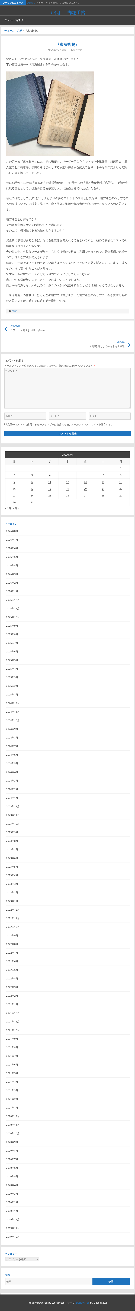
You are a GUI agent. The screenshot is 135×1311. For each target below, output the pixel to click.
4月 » (16, 508)
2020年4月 (12, 1185)
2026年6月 (12, 548)
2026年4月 (12, 565)
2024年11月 (13, 711)
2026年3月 (12, 574)
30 (14, 502)
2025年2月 (12, 686)
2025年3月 (12, 677)
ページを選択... (17, 20)
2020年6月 (12, 1167)
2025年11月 (13, 608)
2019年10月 (13, 1236)
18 (49, 488)
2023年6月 (12, 858)
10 (32, 481)
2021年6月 (12, 1064)
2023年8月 (12, 840)
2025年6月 (12, 651)
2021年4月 (12, 1081)
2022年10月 (13, 927)
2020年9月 (12, 1142)
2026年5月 (12, 556)
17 (32, 488)
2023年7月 (12, 849)
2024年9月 (12, 729)
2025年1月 (12, 694)
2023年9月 (12, 832)
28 (103, 495)
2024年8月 (12, 737)
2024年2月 (12, 789)
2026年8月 (12, 531)
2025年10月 (13, 617)
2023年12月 (13, 806)
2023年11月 (13, 815)
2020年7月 (12, 1159)
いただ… (31, 2)
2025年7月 (12, 643)
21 (103, 488)
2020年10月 (13, 1133)
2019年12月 (13, 1219)
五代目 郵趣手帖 (67, 12)
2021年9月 (12, 1038)
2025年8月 (12, 634)
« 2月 (8, 508)
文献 (19, 30)
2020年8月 (12, 1150)
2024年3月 (12, 780)
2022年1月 (12, 1004)
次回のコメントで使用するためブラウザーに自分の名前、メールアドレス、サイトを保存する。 (60, 424)
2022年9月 (12, 935)
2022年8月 (12, 944)
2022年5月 (12, 970)
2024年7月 (12, 746)
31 (32, 502)
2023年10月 (13, 823)
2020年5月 (12, 1176)
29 (120, 495)
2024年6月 (12, 754)
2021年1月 (12, 1107)
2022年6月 (12, 961)
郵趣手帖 (77, 49)
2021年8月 (12, 1047)
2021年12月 (13, 1013)
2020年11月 (13, 1124)
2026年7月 (12, 539)
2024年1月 (12, 797)
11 (49, 481)
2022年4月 (12, 978)
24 (32, 495)
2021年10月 (13, 1030)
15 (120, 481)
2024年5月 (12, 763)
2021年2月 (12, 1099)
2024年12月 (13, 703)
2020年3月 (12, 1193)
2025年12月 (13, 599)
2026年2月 (12, 582)
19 (67, 488)
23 (14, 495)
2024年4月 (12, 772)
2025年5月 (12, 660)
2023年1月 (12, 901)
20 (85, 488)
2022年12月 (13, 909)
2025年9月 (12, 625)
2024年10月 (13, 720)
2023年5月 (12, 866)
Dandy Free (82, 1302)
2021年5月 (12, 1073)
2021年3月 (12, 1090)
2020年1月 (12, 1210)
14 (103, 481)
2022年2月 (12, 995)
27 (85, 495)
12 (67, 481)
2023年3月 (12, 883)
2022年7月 (12, 952)
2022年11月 (13, 918)
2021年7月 (12, 1056)
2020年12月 (13, 1116)
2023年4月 (12, 875)
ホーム (11, 30)
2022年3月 (12, 987)
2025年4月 (12, 668)
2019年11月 (13, 1228)
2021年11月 (13, 1021)
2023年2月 (12, 892)
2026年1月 (12, 591)
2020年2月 (12, 1202)
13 (85, 481)
